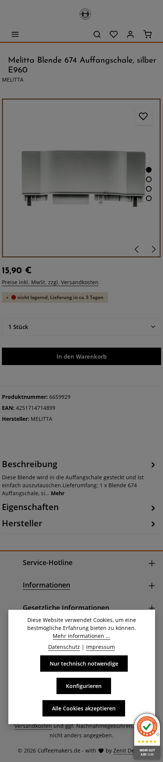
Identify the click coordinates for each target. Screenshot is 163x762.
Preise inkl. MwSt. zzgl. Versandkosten (50, 282)
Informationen (46, 584)
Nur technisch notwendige (84, 663)
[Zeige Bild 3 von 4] (149, 189)
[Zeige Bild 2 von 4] (149, 179)
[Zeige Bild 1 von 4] (149, 170)
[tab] (79, 477)
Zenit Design (129, 750)
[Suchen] (97, 34)
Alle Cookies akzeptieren (84, 708)
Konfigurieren (84, 686)
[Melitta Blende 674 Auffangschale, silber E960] (81, 178)
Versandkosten (33, 725)
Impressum (100, 646)
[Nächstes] (153, 249)
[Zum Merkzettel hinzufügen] (143, 116)
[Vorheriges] (137, 249)
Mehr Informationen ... (81, 635)
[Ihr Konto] (130, 34)
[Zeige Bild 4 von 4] (149, 198)
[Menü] (15, 34)
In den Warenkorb (81, 356)
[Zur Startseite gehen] (81, 12)
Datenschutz (64, 646)
